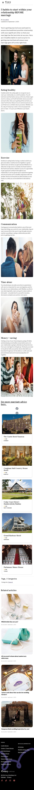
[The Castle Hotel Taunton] (17, 424)
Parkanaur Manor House (13, 567)
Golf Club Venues (5, 751)
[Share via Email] (17, 413)
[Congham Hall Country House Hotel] (17, 456)
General (10, 582)
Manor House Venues (6, 759)
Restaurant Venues (6, 761)
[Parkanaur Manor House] (17, 555)
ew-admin (6, 19)
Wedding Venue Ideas (23, 749)
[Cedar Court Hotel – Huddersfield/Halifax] (17, 489)
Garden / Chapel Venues (7, 748)
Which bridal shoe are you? (9, 622)
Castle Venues (5, 745)
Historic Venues (5, 753)
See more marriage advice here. (14, 403)
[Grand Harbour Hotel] (17, 523)
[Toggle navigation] (3, 2)
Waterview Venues (6, 764)
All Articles (21, 747)
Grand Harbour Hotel (12, 536)
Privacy (9, 777)
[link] (2, 780)
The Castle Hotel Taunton (14, 437)
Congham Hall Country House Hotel (16, 469)
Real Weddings (22, 752)
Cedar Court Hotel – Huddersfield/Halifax (12, 503)
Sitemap (3, 777)
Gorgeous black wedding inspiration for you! (15, 729)
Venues (3, 742)
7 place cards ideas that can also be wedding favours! (15, 693)
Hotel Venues (4, 756)
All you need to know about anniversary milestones (13, 657)
